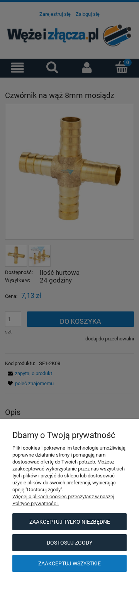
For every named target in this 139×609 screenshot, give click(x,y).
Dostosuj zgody (69, 543)
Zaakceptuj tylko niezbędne (69, 522)
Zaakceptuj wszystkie (69, 563)
